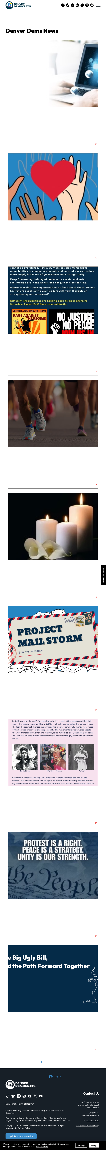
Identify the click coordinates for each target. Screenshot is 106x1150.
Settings (81, 1145)
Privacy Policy (24, 1128)
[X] (87, 5)
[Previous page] (35, 1061)
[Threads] (72, 5)
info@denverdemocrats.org (87, 1125)
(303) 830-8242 (93, 1120)
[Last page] (76, 1061)
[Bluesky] (67, 5)
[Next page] (70, 1061)
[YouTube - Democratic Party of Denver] (92, 5)
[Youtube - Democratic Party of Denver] (41, 1096)
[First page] (29, 1061)
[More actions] (97, 113)
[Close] (102, 1145)
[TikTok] (63, 5)
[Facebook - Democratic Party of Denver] (82, 5)
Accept (94, 1145)
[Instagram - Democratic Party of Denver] (77, 5)
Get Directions (93, 1107)
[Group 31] (13, 1096)
